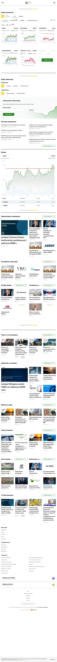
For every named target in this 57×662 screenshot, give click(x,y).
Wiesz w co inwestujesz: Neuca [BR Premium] (49, 349)
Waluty (2, 536)
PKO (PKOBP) (42, 28)
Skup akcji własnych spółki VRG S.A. (20, 275)
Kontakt (28, 600)
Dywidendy (3, 538)
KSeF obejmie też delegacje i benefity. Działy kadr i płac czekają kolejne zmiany (21, 351)
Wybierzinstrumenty (7, 16)
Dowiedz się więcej (21, 659)
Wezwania (31, 564)
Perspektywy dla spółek (6, 562)
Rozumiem (52, 659)
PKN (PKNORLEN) (6, 50)
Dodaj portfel (8, 114)
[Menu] (2, 2)
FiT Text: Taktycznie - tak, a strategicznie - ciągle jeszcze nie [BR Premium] (21, 446)
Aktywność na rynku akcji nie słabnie (47, 487)
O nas (28, 591)
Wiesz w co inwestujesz (6, 566)
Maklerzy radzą (4, 570)
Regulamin (28, 595)
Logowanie (3, 549)
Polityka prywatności (28, 593)
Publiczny (31, 110)
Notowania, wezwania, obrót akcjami (36, 566)
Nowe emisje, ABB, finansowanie (35, 557)
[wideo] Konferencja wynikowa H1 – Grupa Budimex (49, 377)
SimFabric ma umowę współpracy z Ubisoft (11, 130)
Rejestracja (3, 551)
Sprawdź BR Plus (33, 8)
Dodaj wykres (47, 60)
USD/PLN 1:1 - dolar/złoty (26, 50)
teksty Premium (4, 573)
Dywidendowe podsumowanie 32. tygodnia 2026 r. (49, 275)
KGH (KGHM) (23, 28)
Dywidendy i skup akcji (6, 557)
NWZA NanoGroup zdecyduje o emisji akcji (21, 487)
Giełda (2, 532)
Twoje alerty (3, 544)
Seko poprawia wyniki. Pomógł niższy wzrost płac (13, 125)
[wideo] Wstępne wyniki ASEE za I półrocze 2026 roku (13, 387)
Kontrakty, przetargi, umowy (35, 559)
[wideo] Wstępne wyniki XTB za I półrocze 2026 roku (35, 395)
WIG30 (3, 28)
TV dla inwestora (32, 568)
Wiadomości (3, 529)
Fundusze (3, 534)
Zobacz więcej (47, 146)
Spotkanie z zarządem (5, 568)
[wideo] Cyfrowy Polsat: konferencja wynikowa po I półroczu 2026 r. (14, 240)
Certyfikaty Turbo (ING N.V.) (35, 562)
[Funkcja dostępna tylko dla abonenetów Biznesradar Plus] (2, 16)
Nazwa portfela (7, 107)
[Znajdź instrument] (54, 2)
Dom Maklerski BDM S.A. (43, 607)
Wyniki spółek (4, 559)
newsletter (31, 570)
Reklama (28, 597)
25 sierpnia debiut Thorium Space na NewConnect (49, 473)
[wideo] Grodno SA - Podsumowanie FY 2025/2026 (49, 395)
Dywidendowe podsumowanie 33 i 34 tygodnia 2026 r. (35, 252)
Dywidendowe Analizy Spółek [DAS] (8, 564)
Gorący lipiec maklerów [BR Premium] (5, 419)
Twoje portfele (4, 547)
